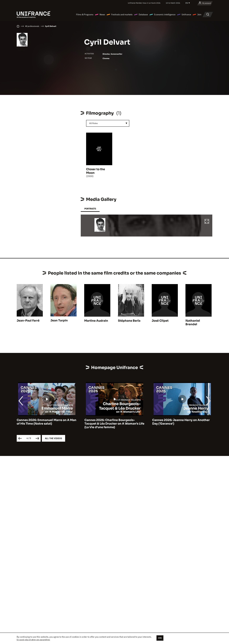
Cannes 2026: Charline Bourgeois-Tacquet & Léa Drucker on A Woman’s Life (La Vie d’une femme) (47, 423)
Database (143, 14)
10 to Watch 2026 (173, 3)
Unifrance (186, 14)
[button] (207, 222)
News (102, 14)
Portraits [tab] (90, 208)
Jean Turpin (59, 320)
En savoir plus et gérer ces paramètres (33, 639)
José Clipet (160, 320)
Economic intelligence (164, 14)
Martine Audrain (96, 320)
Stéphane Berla (129, 320)
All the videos (53, 438)
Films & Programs (84, 14)
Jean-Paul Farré (28, 320)
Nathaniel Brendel (192, 322)
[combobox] (107, 123)
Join (199, 14)
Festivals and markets (122, 14)
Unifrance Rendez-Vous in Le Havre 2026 (144, 3)
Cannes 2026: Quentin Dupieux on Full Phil (180, 421)
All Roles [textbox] (93, 123)
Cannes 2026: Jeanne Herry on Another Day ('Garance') (113, 421)
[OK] (160, 638)
